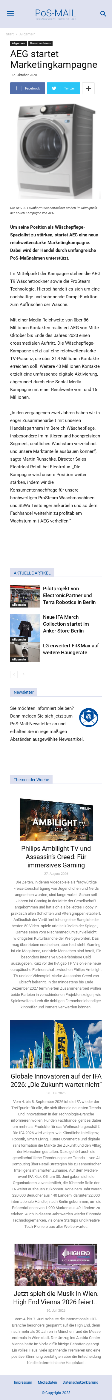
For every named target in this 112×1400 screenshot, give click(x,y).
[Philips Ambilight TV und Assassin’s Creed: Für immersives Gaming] (56, 816)
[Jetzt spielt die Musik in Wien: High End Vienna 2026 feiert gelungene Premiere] (56, 1262)
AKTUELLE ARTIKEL (32, 573)
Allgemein (27, 34)
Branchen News (40, 43)
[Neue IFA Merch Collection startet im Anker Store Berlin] (25, 628)
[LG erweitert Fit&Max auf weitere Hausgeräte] (25, 652)
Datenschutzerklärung (80, 1382)
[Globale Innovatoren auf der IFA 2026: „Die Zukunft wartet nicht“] (56, 1044)
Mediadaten (47, 1382)
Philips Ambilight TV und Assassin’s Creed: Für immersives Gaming (56, 857)
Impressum (23, 1382)
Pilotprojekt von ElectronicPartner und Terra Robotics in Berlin (69, 595)
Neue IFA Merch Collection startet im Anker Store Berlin (66, 624)
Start (10, 34)
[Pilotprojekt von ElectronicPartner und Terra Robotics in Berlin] (25, 596)
